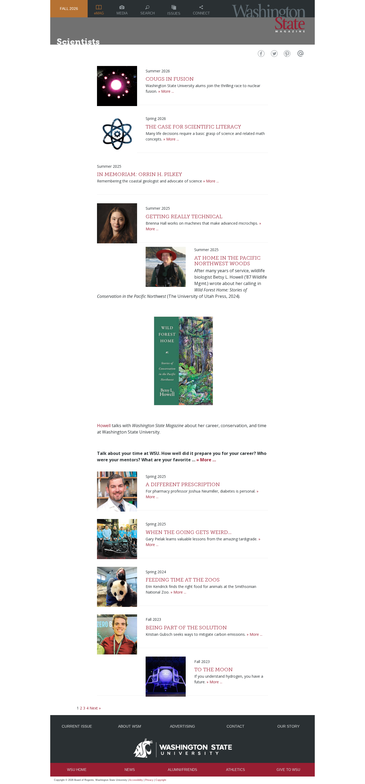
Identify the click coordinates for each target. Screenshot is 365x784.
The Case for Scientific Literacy (193, 127)
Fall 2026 (69, 8)
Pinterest (286, 55)
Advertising (182, 726)
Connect (201, 13)
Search (147, 13)
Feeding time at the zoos (183, 580)
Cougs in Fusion (170, 79)
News (130, 770)
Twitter (273, 55)
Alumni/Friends (182, 770)
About (129, 726)
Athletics (235, 770)
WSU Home (77, 770)
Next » (95, 708)
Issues (173, 13)
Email (299, 55)
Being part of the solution (186, 628)
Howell (104, 425)
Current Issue (77, 726)
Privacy (149, 780)
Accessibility (136, 780)
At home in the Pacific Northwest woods (227, 261)
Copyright (161, 780)
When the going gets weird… (189, 532)
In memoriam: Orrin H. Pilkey (139, 174)
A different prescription (183, 484)
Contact (235, 726)
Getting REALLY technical (184, 216)
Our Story (288, 726)
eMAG (99, 13)
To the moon (213, 669)
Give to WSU (288, 770)
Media (122, 13)
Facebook (260, 55)
